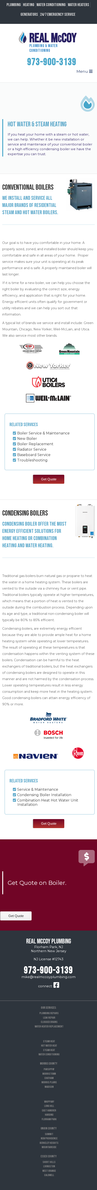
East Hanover (49, 1110)
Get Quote (48, 479)
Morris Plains (49, 1082)
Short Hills (49, 1162)
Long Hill (49, 1106)
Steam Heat (49, 1041)
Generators (29, 14)
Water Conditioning (51, 4)
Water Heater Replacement (49, 1026)
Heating (28, 4)
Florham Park (49, 1119)
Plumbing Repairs (49, 1013)
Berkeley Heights (49, 1143)
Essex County (49, 1156)
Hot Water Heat (49, 1045)
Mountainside (49, 1147)
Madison (49, 1087)
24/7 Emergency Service (57, 14)
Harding (49, 1115)
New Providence (49, 1138)
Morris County (48, 1063)
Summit (49, 1134)
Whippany (49, 1102)
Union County (49, 1128)
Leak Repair (49, 1018)
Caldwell (49, 1175)
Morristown (49, 1074)
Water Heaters (78, 4)
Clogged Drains (49, 1022)
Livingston (49, 1166)
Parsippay (49, 1069)
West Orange (49, 1171)
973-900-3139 (51, 62)
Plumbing (14, 4)
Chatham (49, 1078)
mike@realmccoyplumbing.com (48, 977)
